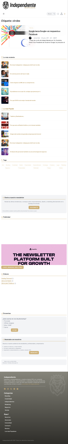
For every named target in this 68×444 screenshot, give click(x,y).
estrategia (45, 165)
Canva (6, 327)
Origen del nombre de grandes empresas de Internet (25, 134)
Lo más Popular (8, 109)
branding (8, 165)
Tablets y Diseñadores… (17, 116)
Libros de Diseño (6, 281)
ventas (61, 168)
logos (58, 165)
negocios (7, 168)
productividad (21, 168)
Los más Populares (10, 431)
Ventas (7, 410)
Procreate (7, 321)
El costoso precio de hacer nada (19, 74)
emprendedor (28, 165)
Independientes (9, 401)
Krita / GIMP (7, 325)
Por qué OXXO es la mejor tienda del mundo (23, 100)
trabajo (49, 168)
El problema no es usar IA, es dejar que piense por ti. (25, 91)
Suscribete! (34, 207)
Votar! (14, 330)
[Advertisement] (34, 183)
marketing (63, 165)
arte (3, 165)
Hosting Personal (6, 278)
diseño (21, 165)
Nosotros (7, 417)
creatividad (14, 165)
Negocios (7, 407)
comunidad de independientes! (30, 384)
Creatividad (8, 399)
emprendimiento (37, 165)
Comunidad (8, 423)
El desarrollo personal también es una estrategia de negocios (28, 151)
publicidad (36, 168)
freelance (52, 165)
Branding (7, 396)
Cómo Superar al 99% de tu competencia (22, 82)
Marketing (8, 404)
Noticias (31, 28)
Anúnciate (34, 352)
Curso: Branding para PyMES (12, 267)
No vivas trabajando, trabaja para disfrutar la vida (25, 65)
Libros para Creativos (7, 283)
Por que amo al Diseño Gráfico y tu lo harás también (25, 125)
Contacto (8, 425)
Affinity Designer (9, 323)
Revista (7, 428)
